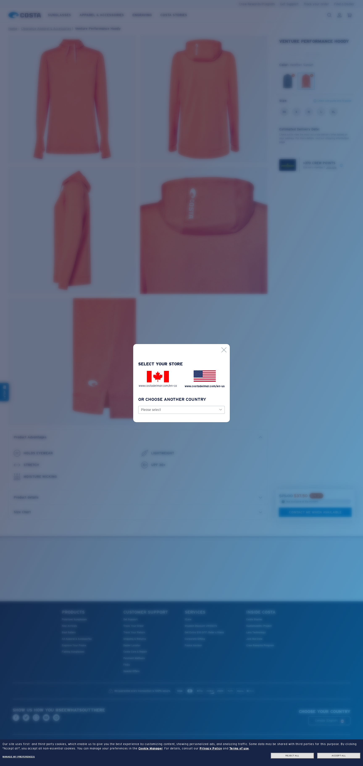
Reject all (292, 755)
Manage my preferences (19, 757)
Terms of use (239, 748)
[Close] (224, 350)
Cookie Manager (150, 748)
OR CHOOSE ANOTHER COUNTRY (172, 399)
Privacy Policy (211, 748)
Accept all (339, 755)
